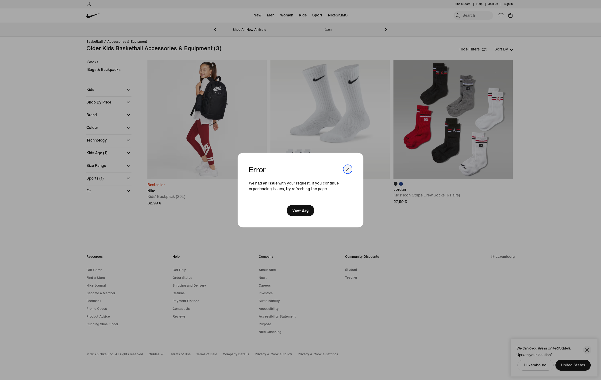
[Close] (347, 169)
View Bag (300, 210)
